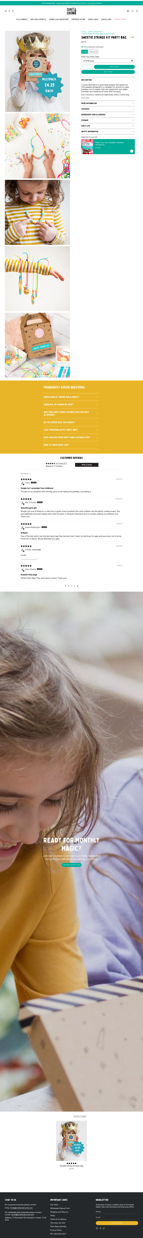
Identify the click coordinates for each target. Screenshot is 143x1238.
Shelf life (85, 126)
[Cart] (137, 11)
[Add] (131, 151)
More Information (89, 103)
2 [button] (68, 586)
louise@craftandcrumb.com (22, 1214)
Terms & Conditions (58, 1219)
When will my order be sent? (59, 404)
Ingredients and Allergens (93, 114)
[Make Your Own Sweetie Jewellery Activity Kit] (87, 146)
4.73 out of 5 (61, 463)
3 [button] (71, 586)
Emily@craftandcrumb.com (21, 1208)
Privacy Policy (56, 1230)
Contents (85, 109)
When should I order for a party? (61, 397)
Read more (85, 98)
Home (83, 32)
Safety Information (89, 131)
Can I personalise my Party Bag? (61, 429)
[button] (132, 11)
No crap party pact (58, 1234)
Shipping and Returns (59, 1212)
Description (86, 80)
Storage (85, 120)
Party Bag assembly (58, 1226)
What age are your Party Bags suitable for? (67, 437)
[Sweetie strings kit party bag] (71, 1141)
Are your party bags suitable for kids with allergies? (66, 413)
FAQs (52, 1215)
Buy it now (108, 72)
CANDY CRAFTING (95, 32)
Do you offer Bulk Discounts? (59, 422)
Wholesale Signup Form (60, 1208)
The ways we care (57, 1223)
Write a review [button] (87, 465)
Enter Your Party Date (90, 57)
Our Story (54, 1205)
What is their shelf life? (56, 444)
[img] (26, 479)
